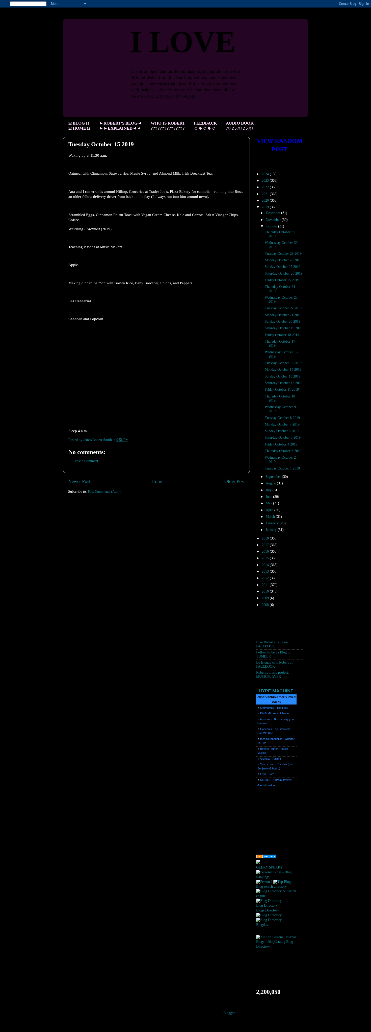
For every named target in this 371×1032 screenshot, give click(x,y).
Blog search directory (271, 886)
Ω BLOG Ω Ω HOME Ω (79, 126)
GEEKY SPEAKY (269, 867)
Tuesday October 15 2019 (283, 363)
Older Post (234, 481)
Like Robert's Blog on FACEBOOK (272, 644)
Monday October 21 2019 (283, 315)
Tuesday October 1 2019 (282, 468)
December (273, 213)
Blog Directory (267, 905)
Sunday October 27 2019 (282, 267)
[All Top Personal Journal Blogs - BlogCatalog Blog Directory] (279, 946)
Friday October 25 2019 (282, 280)
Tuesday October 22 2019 (283, 308)
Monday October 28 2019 (283, 260)
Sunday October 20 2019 (282, 321)
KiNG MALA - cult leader (275, 713)
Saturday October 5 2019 (283, 437)
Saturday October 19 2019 (283, 328)
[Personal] (264, 882)
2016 (266, 551)
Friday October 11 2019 (282, 389)
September (274, 477)
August (271, 483)
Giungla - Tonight (270, 758)
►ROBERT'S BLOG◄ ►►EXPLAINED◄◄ (120, 126)
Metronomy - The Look (274, 707)
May (269, 503)
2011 (266, 585)
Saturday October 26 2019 (283, 273)
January (272, 530)
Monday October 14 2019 (283, 369)
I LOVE (182, 42)
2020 (266, 200)
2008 (266, 605)
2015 (266, 558)
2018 (266, 538)
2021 (266, 194)
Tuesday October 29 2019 (283, 253)
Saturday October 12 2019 (283, 383)
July (269, 490)
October (272, 226)
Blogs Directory (267, 910)
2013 (266, 571)
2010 (266, 591)
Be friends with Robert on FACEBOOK (274, 664)
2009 (266, 598)
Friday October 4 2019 (281, 444)
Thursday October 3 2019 (283, 451)
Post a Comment (86, 461)
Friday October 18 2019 (282, 335)
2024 (266, 174)
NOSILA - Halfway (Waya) (276, 779)
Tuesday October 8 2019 (282, 418)
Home (157, 481)
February (273, 523)
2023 (266, 180)
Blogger (228, 1013)
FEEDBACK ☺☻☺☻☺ (205, 126)
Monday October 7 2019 (282, 424)
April (270, 510)
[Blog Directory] (269, 901)
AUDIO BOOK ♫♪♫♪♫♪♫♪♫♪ (240, 126)
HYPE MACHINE (276, 690)
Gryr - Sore (267, 774)
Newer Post (79, 481)
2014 (266, 565)
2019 (266, 207)
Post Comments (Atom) (105, 492)
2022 (266, 187)
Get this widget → (268, 785)
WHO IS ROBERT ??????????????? (168, 126)
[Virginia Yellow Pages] (266, 857)
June (269, 497)
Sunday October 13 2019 (282, 376)
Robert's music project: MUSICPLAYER (272, 674)
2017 (266, 545)
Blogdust (262, 925)
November (274, 220)
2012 (266, 578)
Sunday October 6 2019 (282, 431)
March (271, 517)
